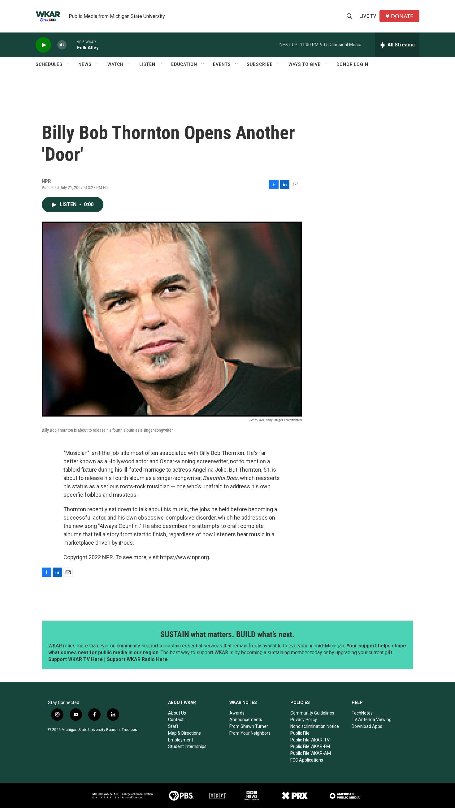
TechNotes (362, 713)
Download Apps (367, 726)
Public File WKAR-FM (310, 746)
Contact (176, 719)
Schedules (49, 64)
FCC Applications (306, 760)
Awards (237, 713)
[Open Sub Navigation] (68, 64)
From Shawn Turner (248, 726)
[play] (43, 45)
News (85, 64)
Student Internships (187, 746)
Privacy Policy (303, 719)
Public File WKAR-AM (310, 753)
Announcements (245, 719)
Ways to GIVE (304, 64)
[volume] (62, 45)
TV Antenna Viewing (372, 719)
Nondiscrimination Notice (314, 726)
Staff (173, 726)
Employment (180, 739)
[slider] (72, 44)
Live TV (367, 16)
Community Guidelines (312, 713)
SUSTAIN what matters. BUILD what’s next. (227, 634)
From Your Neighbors (250, 733)
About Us (177, 713)
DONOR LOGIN (352, 64)
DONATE (402, 16)
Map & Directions (184, 733)
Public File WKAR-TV (310, 739)
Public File (300, 733)
